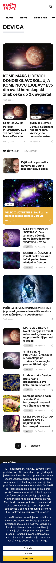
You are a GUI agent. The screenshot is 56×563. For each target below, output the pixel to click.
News (23, 17)
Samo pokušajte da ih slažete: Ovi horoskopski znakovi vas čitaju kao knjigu (37, 400)
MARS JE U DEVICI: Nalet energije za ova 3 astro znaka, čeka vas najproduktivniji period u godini (38, 334)
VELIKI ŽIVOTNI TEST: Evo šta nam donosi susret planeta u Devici (27, 214)
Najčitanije (11, 150)
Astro (9, 117)
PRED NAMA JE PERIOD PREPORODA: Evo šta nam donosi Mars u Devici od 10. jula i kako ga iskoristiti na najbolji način (14, 134)
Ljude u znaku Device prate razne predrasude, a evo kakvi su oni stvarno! (37, 380)
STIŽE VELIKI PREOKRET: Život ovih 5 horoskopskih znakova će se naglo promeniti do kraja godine (37, 359)
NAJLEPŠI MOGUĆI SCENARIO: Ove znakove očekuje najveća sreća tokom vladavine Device (36, 235)
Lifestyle (40, 17)
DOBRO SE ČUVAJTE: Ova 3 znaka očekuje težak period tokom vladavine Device (37, 257)
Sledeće (35, 445)
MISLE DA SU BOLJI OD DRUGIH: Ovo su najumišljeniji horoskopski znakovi (38, 421)
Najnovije (30, 150)
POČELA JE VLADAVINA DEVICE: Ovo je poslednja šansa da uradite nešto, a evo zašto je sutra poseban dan (27, 311)
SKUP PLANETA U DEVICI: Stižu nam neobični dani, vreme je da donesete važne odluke (41, 131)
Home (9, 17)
